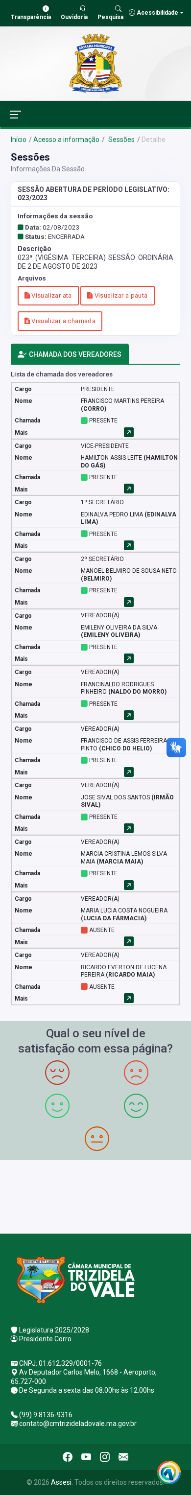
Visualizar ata (51, 295)
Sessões (121, 139)
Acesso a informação (66, 139)
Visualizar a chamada (63, 321)
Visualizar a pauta (120, 295)
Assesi (61, 1482)
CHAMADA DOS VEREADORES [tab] (75, 354)
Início (18, 139)
